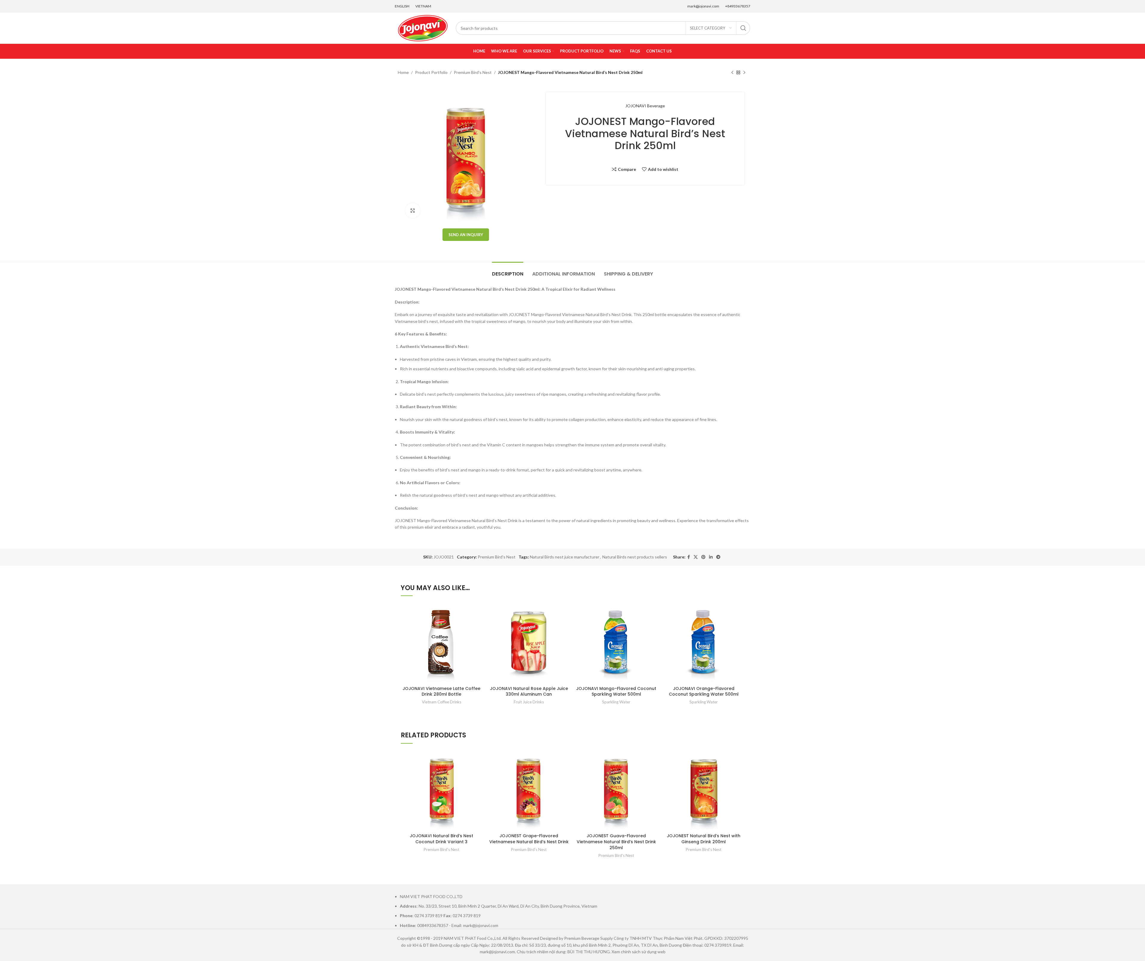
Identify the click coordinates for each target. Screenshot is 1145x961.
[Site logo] (422, 27)
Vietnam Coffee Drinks (441, 702)
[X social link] (696, 557)
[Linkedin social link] (710, 557)
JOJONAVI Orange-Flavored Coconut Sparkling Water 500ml (704, 691)
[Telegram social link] (718, 557)
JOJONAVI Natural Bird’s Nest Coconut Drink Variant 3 (441, 839)
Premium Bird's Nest (473, 72)
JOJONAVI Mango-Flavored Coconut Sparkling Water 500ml (616, 691)
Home (403, 72)
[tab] (507, 271)
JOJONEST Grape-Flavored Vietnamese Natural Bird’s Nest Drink (529, 839)
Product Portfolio (431, 72)
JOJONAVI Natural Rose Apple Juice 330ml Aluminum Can (529, 691)
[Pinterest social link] (703, 557)
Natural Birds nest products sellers (634, 556)
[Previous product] (732, 73)
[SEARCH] (743, 28)
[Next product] (744, 73)
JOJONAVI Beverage (645, 105)
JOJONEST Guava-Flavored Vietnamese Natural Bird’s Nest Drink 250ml (616, 841)
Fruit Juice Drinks (529, 702)
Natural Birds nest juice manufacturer (564, 556)
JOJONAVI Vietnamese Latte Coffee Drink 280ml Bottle (441, 691)
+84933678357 (737, 6)
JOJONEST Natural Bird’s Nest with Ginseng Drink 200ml (703, 839)
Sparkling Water (616, 702)
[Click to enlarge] (412, 210)
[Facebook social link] (689, 557)
